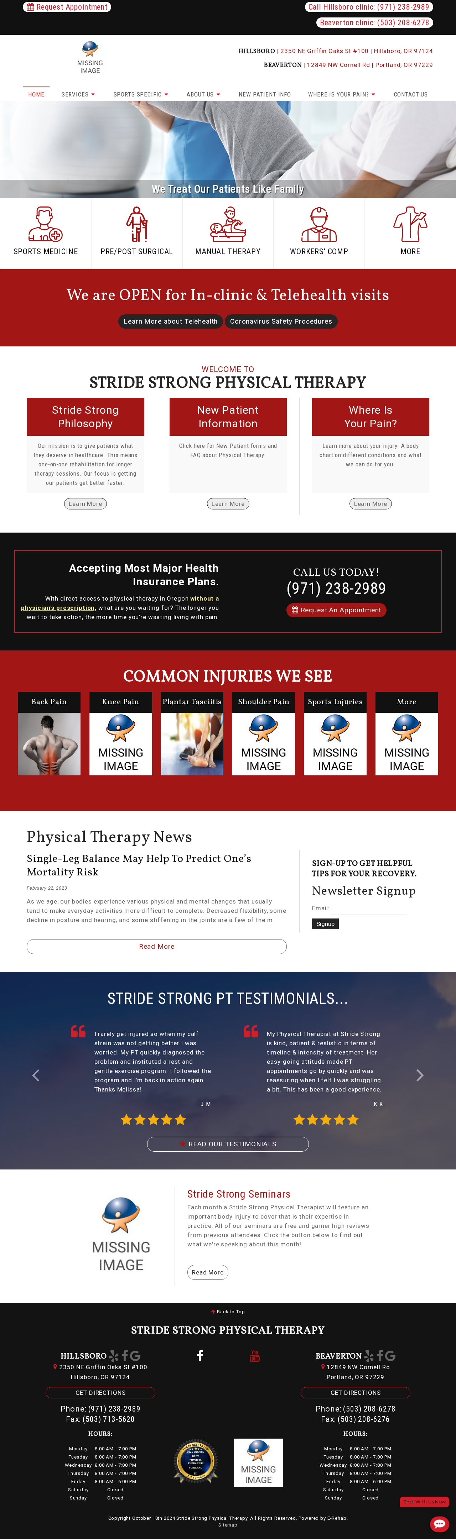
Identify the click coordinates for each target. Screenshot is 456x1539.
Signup (325, 923)
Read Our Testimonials (231, 1144)
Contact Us (411, 94)
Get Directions (101, 1392)
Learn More (85, 503)
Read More (157, 946)
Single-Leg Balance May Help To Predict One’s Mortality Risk (139, 865)
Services (76, 94)
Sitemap (228, 1525)
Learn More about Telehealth (171, 321)
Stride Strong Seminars (239, 1194)
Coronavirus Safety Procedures (281, 321)
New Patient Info (265, 94)
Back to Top (230, 1311)
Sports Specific (139, 94)
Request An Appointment (340, 610)
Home (36, 94)
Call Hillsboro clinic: (369, 6)
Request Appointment (71, 6)
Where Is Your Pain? (339, 94)
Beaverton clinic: (375, 22)
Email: (321, 908)
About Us (201, 94)
